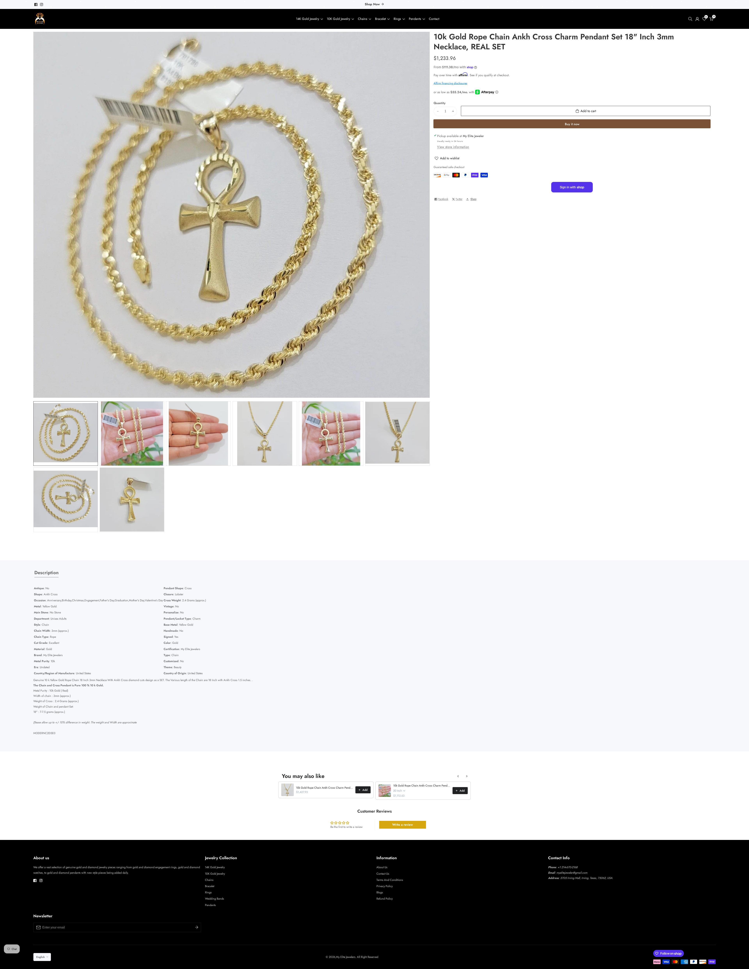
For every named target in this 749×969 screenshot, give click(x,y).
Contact (434, 19)
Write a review (402, 824)
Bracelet (380, 19)
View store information (453, 147)
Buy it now (572, 124)
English (40, 957)
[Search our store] (691, 18)
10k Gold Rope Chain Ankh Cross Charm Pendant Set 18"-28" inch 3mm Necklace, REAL (324, 788)
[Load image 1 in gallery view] (65, 433)
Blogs (379, 892)
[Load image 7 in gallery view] (65, 500)
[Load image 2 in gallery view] (132, 433)
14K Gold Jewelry (307, 19)
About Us (381, 867)
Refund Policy (384, 899)
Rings (397, 19)
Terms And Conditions (389, 880)
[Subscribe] (196, 927)
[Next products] (466, 776)
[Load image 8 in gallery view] (132, 500)
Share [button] (473, 199)
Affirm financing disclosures (450, 83)
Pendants (415, 19)
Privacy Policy (384, 886)
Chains (362, 19)
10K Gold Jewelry (338, 19)
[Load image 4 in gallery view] (265, 433)
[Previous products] (458, 776)
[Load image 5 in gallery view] (331, 433)
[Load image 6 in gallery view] (397, 433)
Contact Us (382, 874)
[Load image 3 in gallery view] (198, 433)
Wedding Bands (214, 899)
